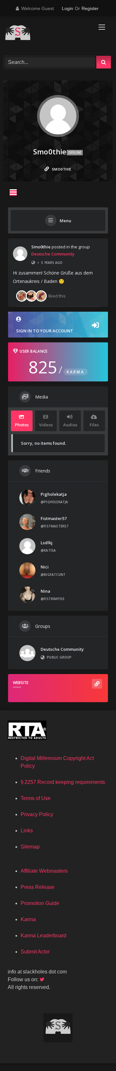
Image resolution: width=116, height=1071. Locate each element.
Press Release (37, 887)
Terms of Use (36, 798)
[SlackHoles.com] (47, 35)
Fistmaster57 (54, 518)
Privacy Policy (37, 814)
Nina (45, 591)
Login (67, 8)
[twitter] (42, 979)
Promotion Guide (40, 903)
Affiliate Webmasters (44, 871)
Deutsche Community (52, 254)
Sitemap (30, 846)
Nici (45, 567)
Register (90, 8)
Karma (28, 919)
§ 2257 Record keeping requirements (63, 782)
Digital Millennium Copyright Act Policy (57, 762)
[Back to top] (96, 1051)
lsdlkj (47, 543)
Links (27, 830)
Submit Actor (35, 951)
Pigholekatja (54, 494)
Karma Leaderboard (43, 935)
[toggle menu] (13, 192)
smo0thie (41, 247)
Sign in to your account (44, 331)
